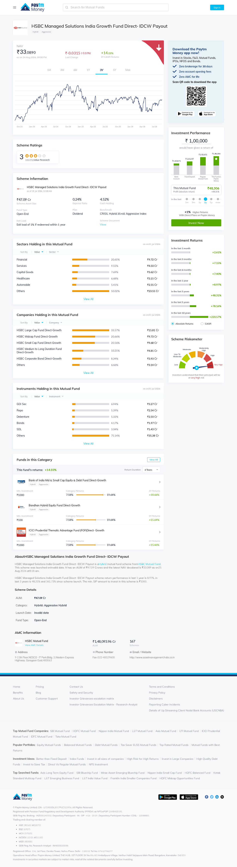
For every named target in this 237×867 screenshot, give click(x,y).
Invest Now (196, 223)
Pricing (40, 686)
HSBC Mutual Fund (149, 564)
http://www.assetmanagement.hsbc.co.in (144, 657)
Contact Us (76, 686)
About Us (18, 698)
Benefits (18, 692)
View (103, 224)
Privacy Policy (157, 692)
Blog (38, 692)
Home (16, 686)
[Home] (30, 7)
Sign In (217, 7)
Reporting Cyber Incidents (164, 704)
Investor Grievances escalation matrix (92, 698)
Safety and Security (81, 692)
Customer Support (47, 698)
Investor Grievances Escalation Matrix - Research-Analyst (103, 704)
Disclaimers (156, 698)
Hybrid (102, 564)
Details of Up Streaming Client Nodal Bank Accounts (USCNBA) (186, 710)
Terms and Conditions (162, 686)
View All (153, 459)
